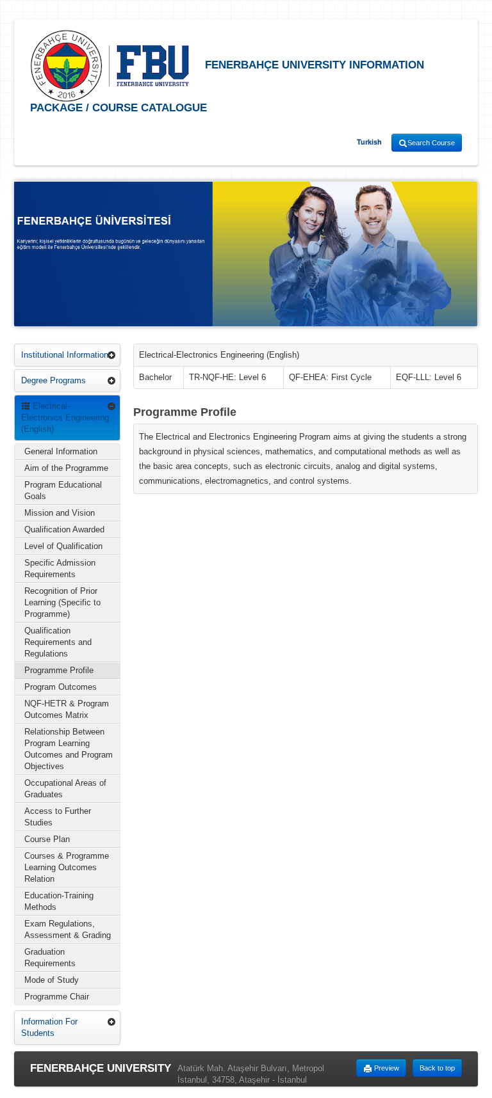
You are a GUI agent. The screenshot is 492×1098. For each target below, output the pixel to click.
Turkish (369, 142)
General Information (60, 451)
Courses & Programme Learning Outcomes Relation (66, 867)
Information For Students (49, 1027)
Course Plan (47, 839)
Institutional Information (64, 355)
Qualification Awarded (64, 529)
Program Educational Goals (63, 490)
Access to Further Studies (57, 816)
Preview (385, 1068)
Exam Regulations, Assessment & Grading (67, 929)
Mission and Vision (59, 513)
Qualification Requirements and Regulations (58, 642)
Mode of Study (51, 980)
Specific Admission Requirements (59, 568)
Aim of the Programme (66, 468)
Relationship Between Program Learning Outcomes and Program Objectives (68, 749)
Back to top (437, 1068)
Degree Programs (53, 380)
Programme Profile (59, 670)
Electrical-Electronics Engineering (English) (65, 417)
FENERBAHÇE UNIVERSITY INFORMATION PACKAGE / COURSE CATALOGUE (227, 86)
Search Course (431, 143)
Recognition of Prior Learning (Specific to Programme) (62, 602)
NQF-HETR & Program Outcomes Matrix (66, 709)
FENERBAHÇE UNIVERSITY (100, 1068)
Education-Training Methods (59, 901)
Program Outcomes (60, 687)
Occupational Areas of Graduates (65, 788)
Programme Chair (56, 996)
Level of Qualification (63, 546)
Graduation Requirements (50, 957)
